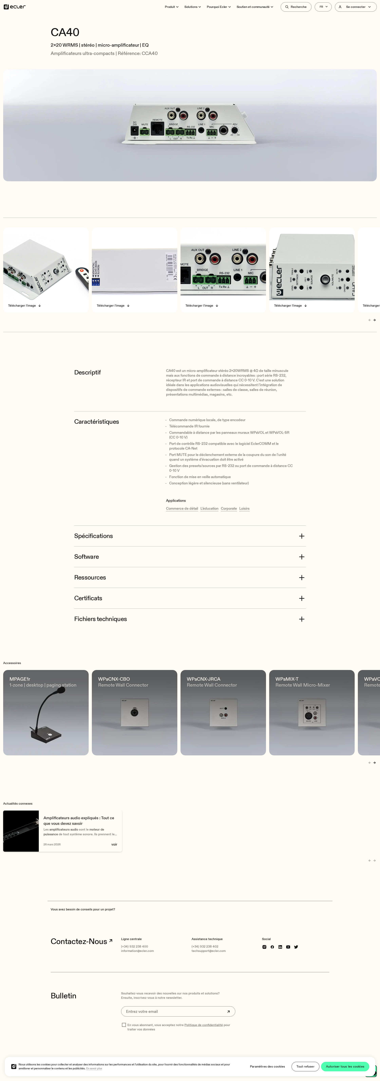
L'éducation (209, 508)
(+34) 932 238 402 (205, 947)
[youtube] (288, 946)
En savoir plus (94, 1068)
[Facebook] (272, 946)
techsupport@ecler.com (209, 951)
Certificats (88, 598)
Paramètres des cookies (267, 1067)
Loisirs (244, 508)
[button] (190, 21)
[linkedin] (280, 946)
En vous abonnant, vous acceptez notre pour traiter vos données (178, 1027)
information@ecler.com (137, 951)
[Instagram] (264, 946)
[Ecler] (14, 7)
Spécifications (93, 536)
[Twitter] (296, 946)
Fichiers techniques (100, 619)
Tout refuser (305, 1067)
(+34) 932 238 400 (134, 947)
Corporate (229, 508)
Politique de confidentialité (203, 1025)
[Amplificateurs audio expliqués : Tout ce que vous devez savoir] (62, 831)
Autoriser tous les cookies (345, 1067)
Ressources (90, 577)
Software (86, 557)
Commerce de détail (182, 508)
